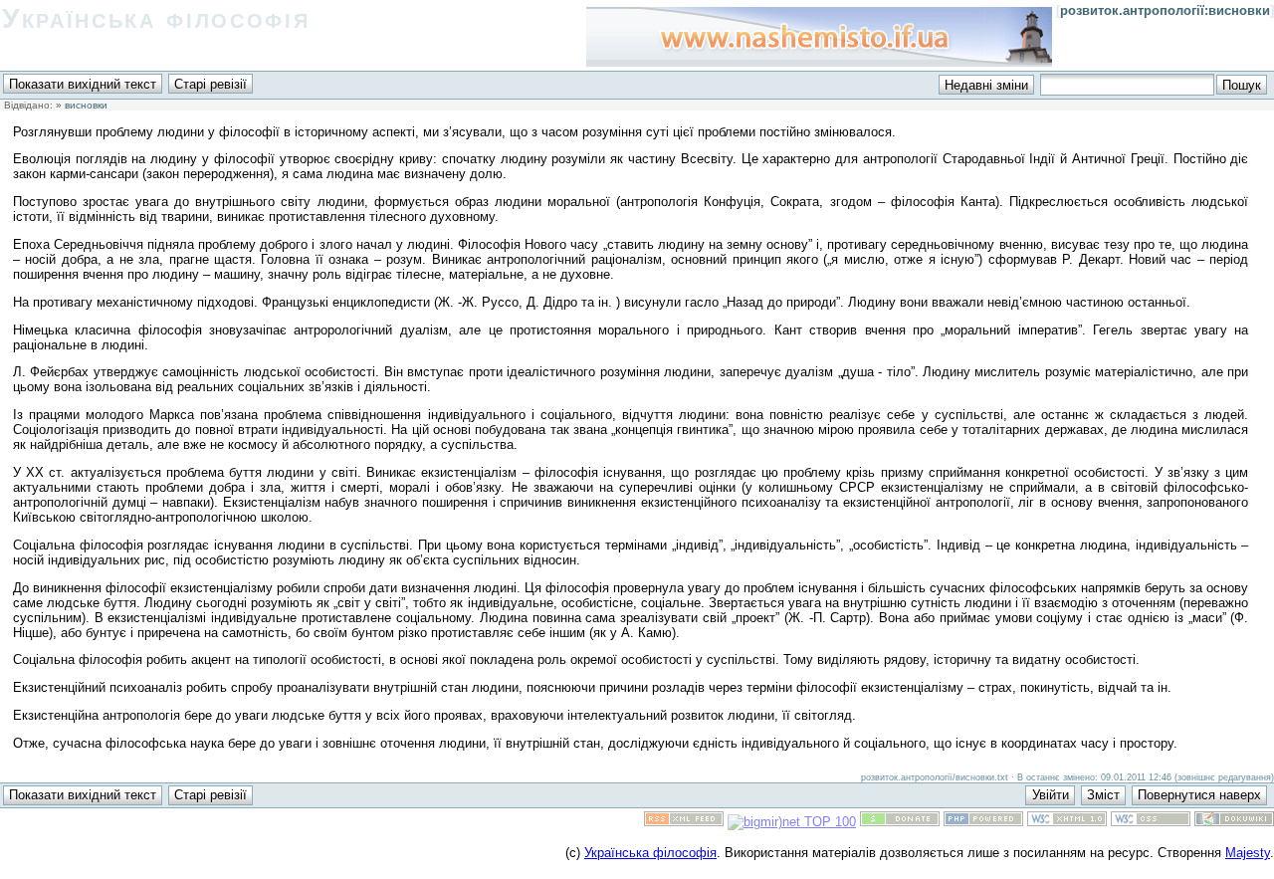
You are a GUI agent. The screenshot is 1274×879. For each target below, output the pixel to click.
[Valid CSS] (1150, 821)
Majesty (1247, 852)
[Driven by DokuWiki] (1234, 821)
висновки (86, 105)
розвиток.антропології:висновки (1165, 10)
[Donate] (900, 821)
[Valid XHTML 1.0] (1067, 821)
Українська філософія (156, 18)
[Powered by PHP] (983, 821)
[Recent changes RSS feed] (684, 821)
